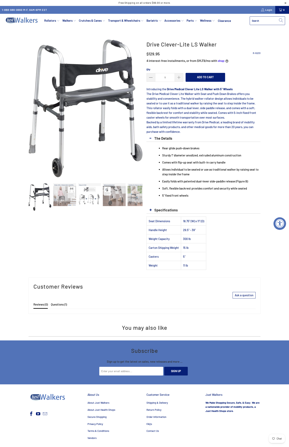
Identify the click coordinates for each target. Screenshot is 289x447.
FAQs (149, 424)
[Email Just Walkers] (45, 414)
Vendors (92, 438)
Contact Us (152, 430)
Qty (148, 69)
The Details (163, 138)
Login (268, 9)
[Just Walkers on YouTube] (38, 414)
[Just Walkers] (22, 20)
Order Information (156, 416)
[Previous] (31, 108)
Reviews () (40, 304)
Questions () (59, 304)
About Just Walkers (98, 402)
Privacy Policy (95, 424)
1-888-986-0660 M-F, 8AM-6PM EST (24, 9)
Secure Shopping (97, 416)
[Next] (139, 108)
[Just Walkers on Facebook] (31, 414)
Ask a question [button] (244, 295)
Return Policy (153, 409)
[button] (52, 21)
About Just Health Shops (101, 409)
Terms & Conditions (98, 430)
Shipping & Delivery (157, 402)
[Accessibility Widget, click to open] (279, 223)
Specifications (166, 210)
